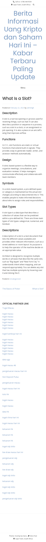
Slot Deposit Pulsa (10, 377)
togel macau (7, 316)
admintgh (30, 108)
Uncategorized (15, 279)
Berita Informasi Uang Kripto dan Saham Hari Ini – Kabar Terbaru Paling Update (23, 45)
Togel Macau (8, 308)
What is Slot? (38, 288)
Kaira (25, 536)
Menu (23, 88)
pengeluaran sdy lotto (12, 498)
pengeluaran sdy (9, 458)
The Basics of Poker (11, 288)
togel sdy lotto (8, 475)
